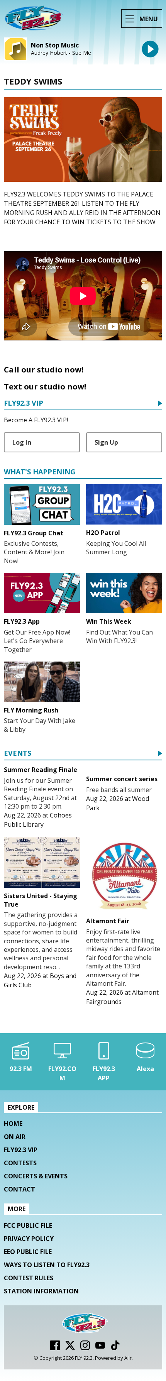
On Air (14, 1136)
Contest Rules (28, 1278)
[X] (70, 1348)
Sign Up (106, 442)
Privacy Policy (29, 1238)
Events (17, 754)
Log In (21, 442)
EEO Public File (28, 1251)
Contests (20, 1163)
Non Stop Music (55, 45)
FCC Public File (28, 1225)
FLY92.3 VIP (23, 403)
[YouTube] (100, 1348)
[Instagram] (85, 1348)
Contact (19, 1189)
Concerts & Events (36, 1176)
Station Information (41, 1291)
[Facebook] (55, 1348)
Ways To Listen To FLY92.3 (47, 1265)
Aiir (128, 1357)
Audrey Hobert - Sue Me (61, 52)
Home (13, 1123)
